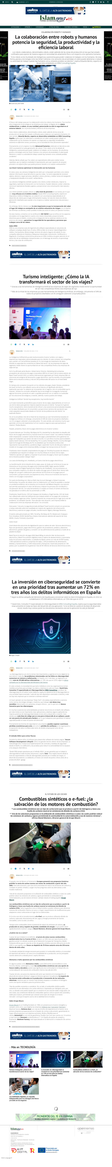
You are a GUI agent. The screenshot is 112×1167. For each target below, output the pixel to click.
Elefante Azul (46, 1007)
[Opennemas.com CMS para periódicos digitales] (86, 1130)
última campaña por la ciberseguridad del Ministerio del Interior (38, 681)
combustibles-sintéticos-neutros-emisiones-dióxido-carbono (25, 1026)
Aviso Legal (13, 1140)
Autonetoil (54, 1007)
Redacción (19, 116)
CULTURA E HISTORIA (71, 27)
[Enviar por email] (68, 109)
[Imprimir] (64, 109)
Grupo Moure (14, 1005)
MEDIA (85, 27)
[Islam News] (56, 20)
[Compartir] (91, 2)
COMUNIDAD (40, 27)
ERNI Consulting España (66, 63)
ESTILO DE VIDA (54, 27)
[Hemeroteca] (107, 2)
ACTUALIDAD (15, 27)
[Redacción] (12, 117)
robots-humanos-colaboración (19, 245)
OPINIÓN (28, 27)
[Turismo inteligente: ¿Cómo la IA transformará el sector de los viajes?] (24, 1059)
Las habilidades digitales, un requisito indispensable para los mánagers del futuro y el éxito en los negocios (24, 1098)
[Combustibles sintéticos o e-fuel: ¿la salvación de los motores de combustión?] (88, 1059)
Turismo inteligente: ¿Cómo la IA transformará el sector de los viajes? (21, 1071)
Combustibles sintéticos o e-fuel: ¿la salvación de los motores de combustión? (87, 1071)
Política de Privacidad (22, 1140)
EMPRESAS (97, 27)
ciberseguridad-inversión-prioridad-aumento (22, 765)
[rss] (70, 116)
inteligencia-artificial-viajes (18, 551)
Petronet (62, 1007)
